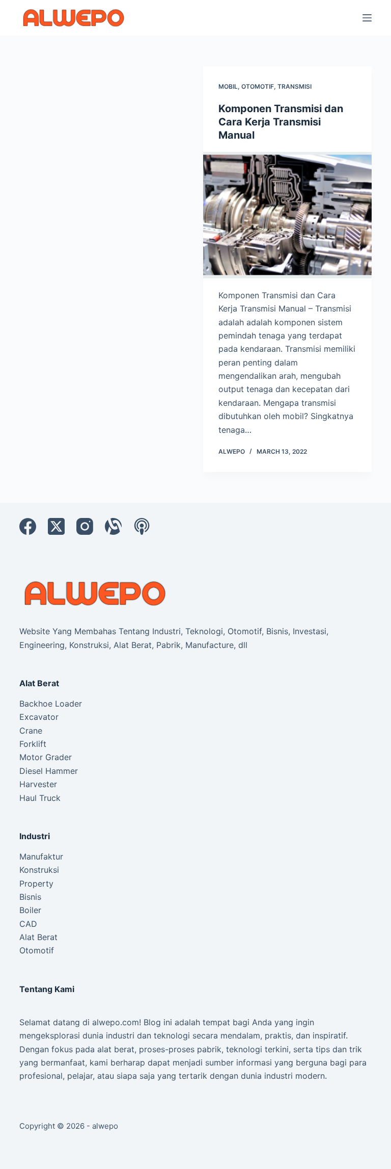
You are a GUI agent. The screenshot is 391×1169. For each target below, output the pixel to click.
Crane (30, 730)
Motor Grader (45, 757)
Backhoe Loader (50, 703)
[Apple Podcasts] (141, 526)
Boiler (30, 910)
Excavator (39, 717)
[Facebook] (27, 526)
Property (36, 883)
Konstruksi (39, 870)
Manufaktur (41, 856)
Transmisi (294, 86)
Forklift (32, 744)
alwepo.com (115, 1022)
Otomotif (257, 86)
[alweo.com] (95, 592)
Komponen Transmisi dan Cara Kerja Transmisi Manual (280, 121)
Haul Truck (40, 798)
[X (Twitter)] (56, 526)
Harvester (38, 784)
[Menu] (367, 17)
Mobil (228, 86)
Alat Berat (38, 937)
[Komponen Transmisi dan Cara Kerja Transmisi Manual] (287, 215)
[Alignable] (113, 526)
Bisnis (30, 897)
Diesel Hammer (48, 771)
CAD (28, 924)
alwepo (105, 1126)
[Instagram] (84, 526)
